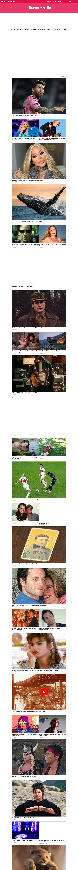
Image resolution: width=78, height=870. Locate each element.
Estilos (48, 1)
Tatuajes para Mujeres (8, 1)
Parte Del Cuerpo (57, 1)
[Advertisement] (39, 21)
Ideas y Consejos (68, 1)
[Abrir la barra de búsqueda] (76, 1)
